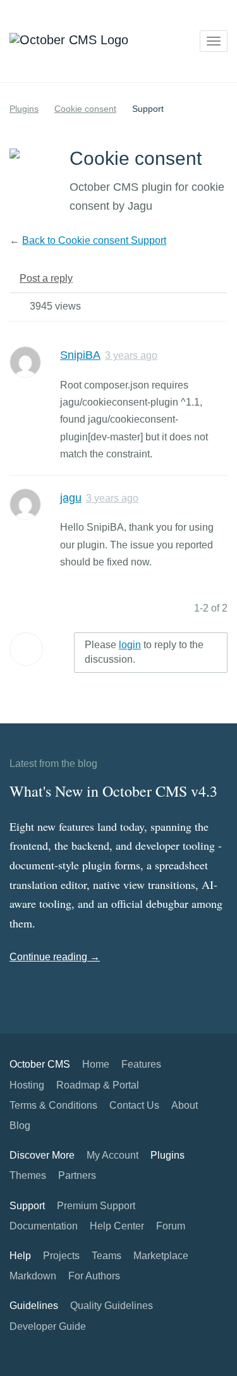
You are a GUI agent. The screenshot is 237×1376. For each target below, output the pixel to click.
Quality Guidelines (111, 1305)
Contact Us (134, 1105)
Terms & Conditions (53, 1105)
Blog (19, 1125)
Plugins (24, 109)
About (184, 1105)
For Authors (94, 1275)
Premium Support (96, 1205)
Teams (106, 1255)
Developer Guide (47, 1326)
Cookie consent (85, 109)
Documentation (43, 1226)
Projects (61, 1255)
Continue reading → (54, 956)
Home (95, 1064)
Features (141, 1064)
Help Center (117, 1226)
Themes (27, 1175)
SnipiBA (80, 355)
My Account (112, 1155)
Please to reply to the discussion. (144, 652)
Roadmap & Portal (97, 1085)
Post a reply (46, 278)
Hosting (26, 1085)
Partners (77, 1175)
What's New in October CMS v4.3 (113, 791)
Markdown (32, 1275)
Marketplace (160, 1255)
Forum (170, 1226)
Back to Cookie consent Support (94, 240)
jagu (71, 498)
